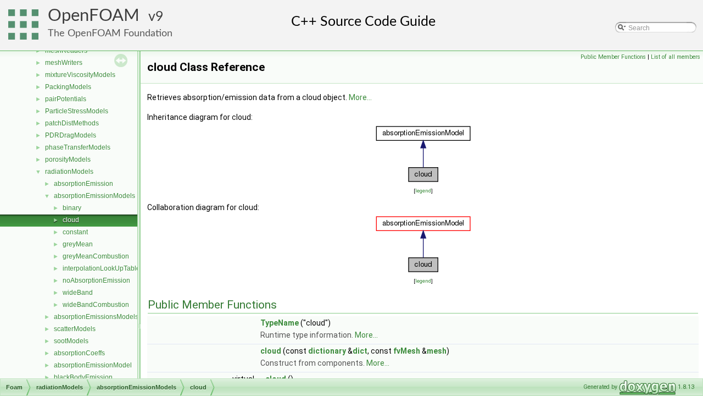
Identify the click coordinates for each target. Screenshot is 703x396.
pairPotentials (65, 99)
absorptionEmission (83, 184)
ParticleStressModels (76, 111)
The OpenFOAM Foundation (110, 33)
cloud (71, 220)
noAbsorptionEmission (96, 280)
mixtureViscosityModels (80, 75)
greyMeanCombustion (96, 256)
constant (75, 232)
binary (72, 208)
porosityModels (68, 159)
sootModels (71, 341)
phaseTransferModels (77, 147)
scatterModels (75, 329)
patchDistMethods (72, 123)
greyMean (78, 244)
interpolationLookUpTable (101, 268)
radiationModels (69, 171)
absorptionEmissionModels (94, 196)
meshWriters (63, 63)
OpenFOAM (94, 15)
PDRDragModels (70, 135)
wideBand (78, 292)
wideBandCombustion (96, 305)
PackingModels (68, 87)
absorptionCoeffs (79, 353)
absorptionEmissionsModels (96, 317)
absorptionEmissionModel (93, 365)
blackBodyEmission (83, 377)
